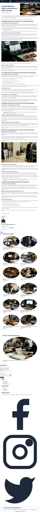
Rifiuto (20, 511)
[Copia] (4, 214)
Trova (37, 1)
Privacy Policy (5, 389)
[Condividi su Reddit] (6, 214)
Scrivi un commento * (3, 373)
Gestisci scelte (23, 511)
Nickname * (1, 370)
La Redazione (5, 388)
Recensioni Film (30, 1)
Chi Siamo (4, 387)
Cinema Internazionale (24, 1)
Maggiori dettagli (34, 509)
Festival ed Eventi (5, 383)
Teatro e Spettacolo (5, 382)
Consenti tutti (16, 511)
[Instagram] (20, 470)
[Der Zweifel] (5, 1)
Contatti (34, 1)
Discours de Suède (10, 24)
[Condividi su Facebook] (2, 214)
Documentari (5, 381)
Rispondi (2, 377)
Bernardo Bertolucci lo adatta (21, 89)
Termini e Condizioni (6, 390)
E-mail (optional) (2, 371)
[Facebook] (20, 432)
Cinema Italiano (18, 1)
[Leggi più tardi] (8, 214)
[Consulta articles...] (10, 1)
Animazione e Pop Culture (5, 12)
